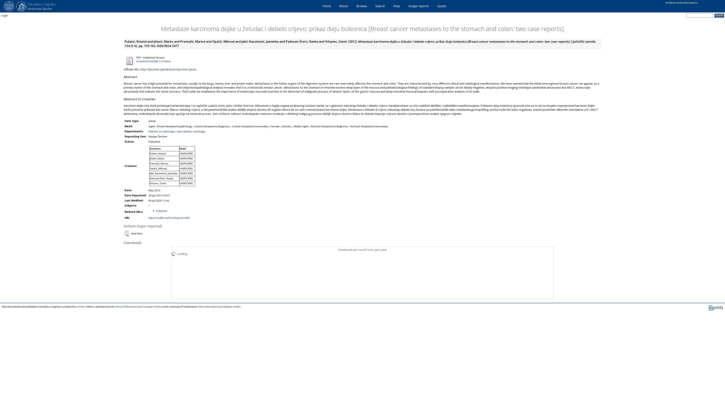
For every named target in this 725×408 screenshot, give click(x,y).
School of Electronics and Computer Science (138, 306)
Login (4, 15)
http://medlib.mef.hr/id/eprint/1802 (169, 218)
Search (380, 6)
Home (326, 6)
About (343, 6)
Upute (441, 6)
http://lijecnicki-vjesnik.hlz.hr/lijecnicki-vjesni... (169, 69)
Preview (165, 61)
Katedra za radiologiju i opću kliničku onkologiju (177, 131)
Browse (361, 6)
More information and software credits (219, 306)
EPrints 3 (81, 306)
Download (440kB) (147, 61)
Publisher (161, 211)
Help (396, 6)
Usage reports (418, 6)
